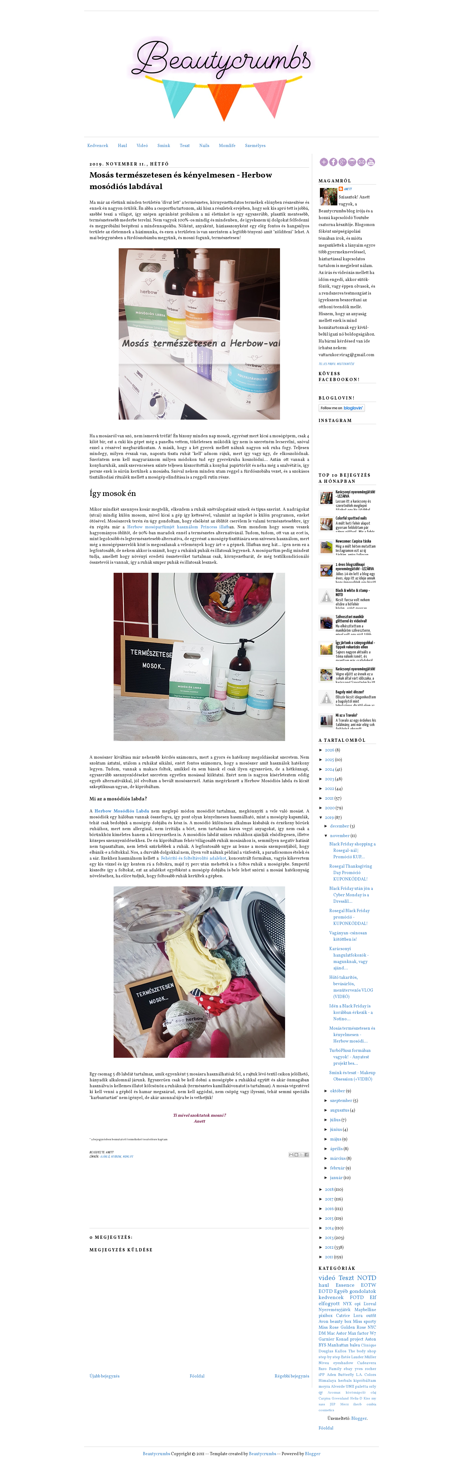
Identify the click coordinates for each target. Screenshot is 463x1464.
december (340, 826)
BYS (322, 1345)
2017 (329, 1199)
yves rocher (365, 1369)
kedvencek (331, 1297)
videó (327, 1278)
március (338, 1159)
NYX (347, 1304)
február (338, 1168)
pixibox (326, 1316)
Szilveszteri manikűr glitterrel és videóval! (351, 619)
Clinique (368, 1345)
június (336, 1130)
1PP (322, 1375)
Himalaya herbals (335, 1380)
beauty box (340, 1322)
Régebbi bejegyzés (292, 1376)
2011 (329, 1257)
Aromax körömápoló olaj (352, 1392)
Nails (204, 146)
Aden (331, 1375)
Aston (370, 1339)
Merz (344, 1404)
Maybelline (365, 1310)
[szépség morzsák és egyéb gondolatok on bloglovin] (342, 411)
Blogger (359, 1419)
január (336, 1178)
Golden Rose (353, 1328)
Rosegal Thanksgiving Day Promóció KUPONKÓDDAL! (350, 873)
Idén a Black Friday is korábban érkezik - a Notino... (351, 1012)
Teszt (185, 146)
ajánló (104, 1156)
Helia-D (356, 1398)
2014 (330, 1228)
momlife (128, 1156)
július (335, 1120)
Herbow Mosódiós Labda (122, 811)
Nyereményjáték (334, 1310)
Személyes (255, 146)
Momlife (227, 146)
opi (357, 1304)
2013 (329, 1238)
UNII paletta (357, 1386)
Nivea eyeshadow (336, 1363)
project (356, 1339)
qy (321, 1392)
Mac (331, 1334)
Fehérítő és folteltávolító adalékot (193, 858)
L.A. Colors (366, 1375)
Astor (341, 1334)
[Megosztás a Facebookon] (306, 1154)
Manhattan (338, 1345)
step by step (329, 1357)
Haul (122, 146)
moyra (324, 1386)
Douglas (326, 1351)
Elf (373, 1297)
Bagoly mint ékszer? (350, 692)
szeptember (341, 1101)
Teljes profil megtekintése (336, 364)
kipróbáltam (364, 1380)
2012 (329, 1248)
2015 (329, 1219)
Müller (370, 1357)
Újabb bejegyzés (104, 1376)
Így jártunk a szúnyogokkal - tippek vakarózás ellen (355, 645)
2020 (330, 808)
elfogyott (329, 1303)
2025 (330, 760)
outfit (371, 1316)
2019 (330, 818)
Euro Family (330, 1369)
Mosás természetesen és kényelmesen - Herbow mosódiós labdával (180, 181)
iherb (357, 1404)
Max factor (358, 1334)
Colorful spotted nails (351, 518)
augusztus (340, 1110)
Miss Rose (329, 1328)
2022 (330, 789)
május (336, 1139)
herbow (116, 1156)
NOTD (366, 1278)
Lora (358, 1316)
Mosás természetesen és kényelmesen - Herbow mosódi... (352, 1035)
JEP (332, 1404)
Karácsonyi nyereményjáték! (355, 669)
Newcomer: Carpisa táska (353, 541)
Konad (342, 1339)
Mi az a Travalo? (346, 715)
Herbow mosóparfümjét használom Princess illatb (178, 527)
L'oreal (370, 1304)
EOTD (326, 1291)
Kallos (340, 1351)
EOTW (368, 1285)
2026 (330, 750)
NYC (372, 1328)
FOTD (357, 1297)
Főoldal (197, 1376)
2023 (330, 779)
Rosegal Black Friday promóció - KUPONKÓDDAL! (349, 917)
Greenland (340, 1398)
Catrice (343, 1316)
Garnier (326, 1339)
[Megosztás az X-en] (301, 1154)
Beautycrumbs (156, 1454)
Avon (323, 1322)
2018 (329, 1190)
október (338, 1091)
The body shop (362, 1351)
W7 (373, 1334)
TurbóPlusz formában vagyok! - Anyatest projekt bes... (350, 1057)
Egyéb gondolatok (355, 1291)
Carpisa (324, 1398)
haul (324, 1285)
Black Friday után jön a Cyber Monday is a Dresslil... (351, 895)
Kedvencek (97, 146)
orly (372, 1386)
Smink (164, 146)
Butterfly (346, 1375)
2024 (330, 770)
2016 (330, 1209)
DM (322, 1334)
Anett (348, 189)
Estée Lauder (352, 1357)
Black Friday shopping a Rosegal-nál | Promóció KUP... (352, 850)
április (336, 1149)
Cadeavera (366, 1363)
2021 (329, 798)
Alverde (338, 1386)
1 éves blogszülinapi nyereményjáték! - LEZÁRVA (355, 567)
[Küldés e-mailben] (291, 1154)
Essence (345, 1285)
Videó (142, 146)
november (340, 836)
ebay (348, 1369)
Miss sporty (364, 1322)
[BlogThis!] (296, 1154)
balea (355, 1345)
